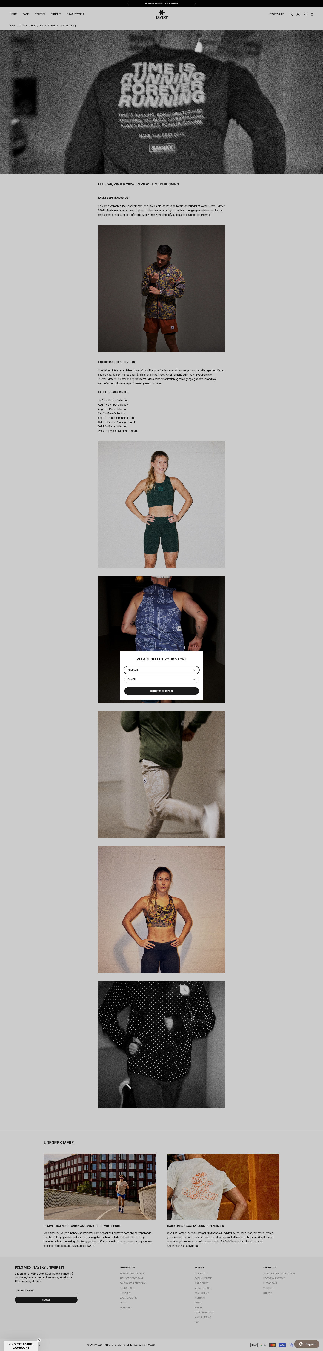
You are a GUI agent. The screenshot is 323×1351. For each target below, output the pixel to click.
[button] (21, 1346)
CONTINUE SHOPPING (161, 691)
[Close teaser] (39, 1340)
